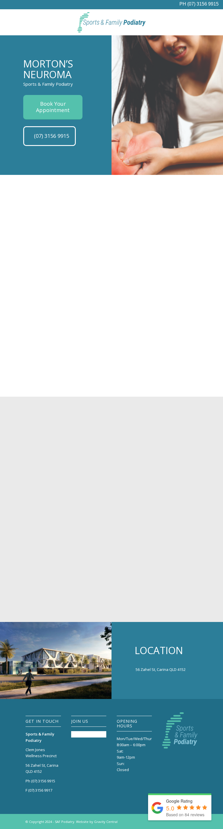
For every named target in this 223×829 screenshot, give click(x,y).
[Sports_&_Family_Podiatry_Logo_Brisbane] (111, 22)
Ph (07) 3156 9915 (40, 781)
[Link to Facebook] (193, 821)
